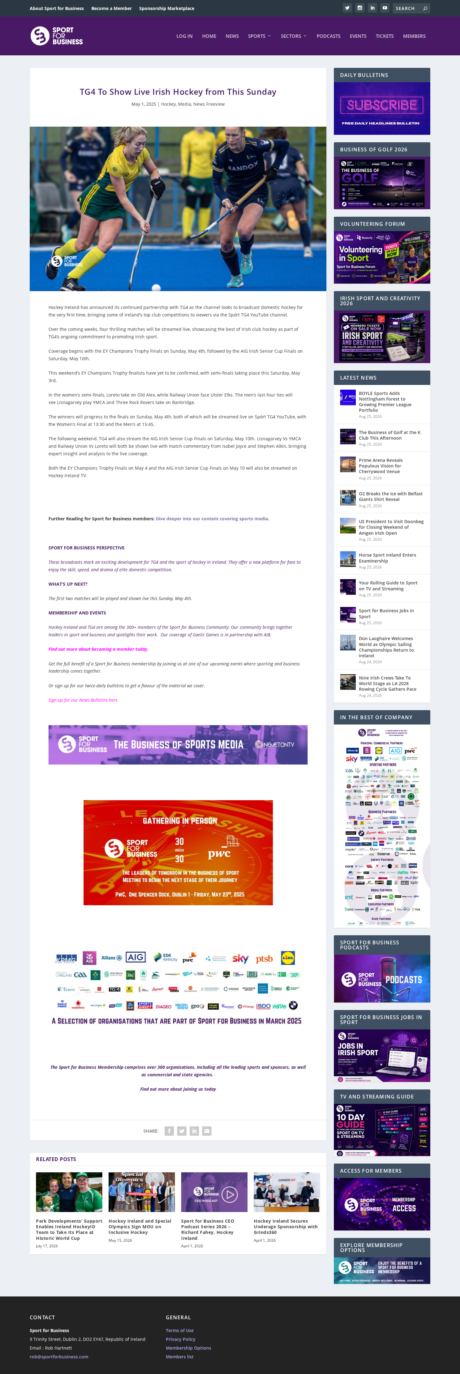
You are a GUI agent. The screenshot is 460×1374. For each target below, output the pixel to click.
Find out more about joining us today (178, 1089)
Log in (184, 36)
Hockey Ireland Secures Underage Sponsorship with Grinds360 (286, 1226)
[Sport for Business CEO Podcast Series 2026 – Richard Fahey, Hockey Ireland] (214, 1192)
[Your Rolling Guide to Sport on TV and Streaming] (348, 587)
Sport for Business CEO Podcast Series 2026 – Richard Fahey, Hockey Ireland (207, 1229)
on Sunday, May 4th (184, 351)
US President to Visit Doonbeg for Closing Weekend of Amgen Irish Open (391, 527)
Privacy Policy (181, 1339)
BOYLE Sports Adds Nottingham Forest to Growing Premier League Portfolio (385, 401)
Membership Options (188, 1348)
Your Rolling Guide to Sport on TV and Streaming (388, 585)
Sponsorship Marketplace (166, 8)
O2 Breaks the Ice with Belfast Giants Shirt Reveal (391, 496)
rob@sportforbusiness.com (59, 1357)
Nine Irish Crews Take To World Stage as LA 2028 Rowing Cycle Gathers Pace (388, 683)
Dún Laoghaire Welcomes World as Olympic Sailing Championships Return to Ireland (386, 647)
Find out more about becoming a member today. (98, 649)
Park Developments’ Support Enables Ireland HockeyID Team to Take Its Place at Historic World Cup (69, 1229)
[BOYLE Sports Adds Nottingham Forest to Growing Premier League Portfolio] (348, 397)
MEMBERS (414, 36)
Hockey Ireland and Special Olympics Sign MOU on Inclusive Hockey (140, 1226)
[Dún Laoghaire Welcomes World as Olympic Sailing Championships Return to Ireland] (348, 642)
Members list (180, 1357)
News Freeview (209, 104)
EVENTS (358, 36)
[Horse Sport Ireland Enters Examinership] (348, 559)
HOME (209, 36)
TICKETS (385, 36)
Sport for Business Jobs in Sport (386, 613)
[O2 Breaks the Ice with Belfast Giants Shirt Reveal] (348, 498)
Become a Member (111, 8)
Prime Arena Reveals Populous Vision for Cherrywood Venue (381, 465)
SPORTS (256, 36)
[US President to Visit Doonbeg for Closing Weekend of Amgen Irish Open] (348, 525)
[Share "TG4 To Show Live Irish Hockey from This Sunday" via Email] (207, 1131)
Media (184, 104)
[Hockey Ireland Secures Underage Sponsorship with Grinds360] (287, 1192)
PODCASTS (328, 36)
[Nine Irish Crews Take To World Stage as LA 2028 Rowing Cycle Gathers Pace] (348, 682)
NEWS (232, 36)
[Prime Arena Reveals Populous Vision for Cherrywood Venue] (348, 464)
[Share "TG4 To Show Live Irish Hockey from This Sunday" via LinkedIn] (194, 1131)
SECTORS (291, 36)
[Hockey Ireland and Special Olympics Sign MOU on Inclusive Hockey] (142, 1192)
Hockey (168, 104)
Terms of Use (180, 1330)
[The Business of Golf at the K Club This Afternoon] (348, 436)
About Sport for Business (57, 8)
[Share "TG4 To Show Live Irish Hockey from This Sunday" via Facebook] (169, 1131)
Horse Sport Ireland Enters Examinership (387, 557)
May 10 (237, 468)
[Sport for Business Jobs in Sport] (348, 615)
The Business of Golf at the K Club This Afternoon (390, 435)
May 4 (141, 468)
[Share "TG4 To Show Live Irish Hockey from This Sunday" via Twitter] (182, 1131)
